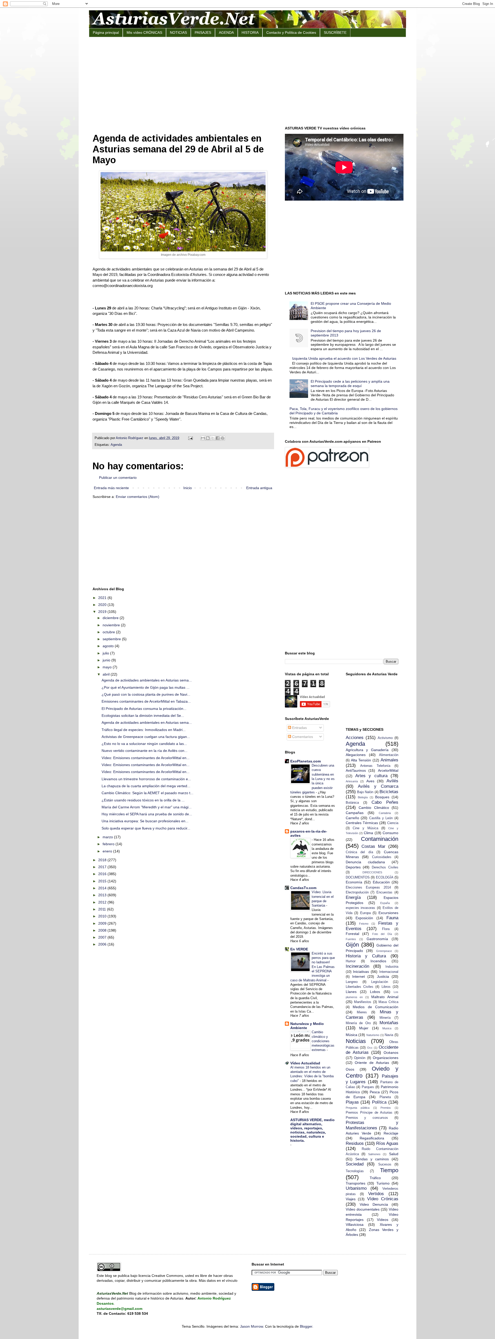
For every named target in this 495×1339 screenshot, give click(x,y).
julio (106, 653)
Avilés (392, 780)
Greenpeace (384, 950)
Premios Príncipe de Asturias (369, 1112)
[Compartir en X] (212, 438)
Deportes (353, 867)
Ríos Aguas (387, 1143)
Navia (389, 1035)
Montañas (389, 1022)
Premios (386, 1107)
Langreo (352, 982)
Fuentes (351, 939)
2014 (103, 888)
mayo (108, 667)
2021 (103, 598)
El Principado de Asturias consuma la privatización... (144, 709)
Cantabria (385, 813)
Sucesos (384, 1164)
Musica (386, 1028)
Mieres (362, 1012)
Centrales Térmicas (362, 823)
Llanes (351, 992)
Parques (368, 1087)
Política (379, 1102)
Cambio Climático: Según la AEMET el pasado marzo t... (147, 793)
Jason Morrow (251, 1326)
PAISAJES (203, 32)
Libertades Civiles (359, 987)
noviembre (112, 625)
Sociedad (355, 1164)
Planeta (385, 1097)
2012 (103, 902)
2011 (102, 909)
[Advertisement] (247, 81)
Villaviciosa (355, 1224)
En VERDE (299, 949)
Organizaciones (385, 1058)
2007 (103, 937)
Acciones (355, 737)
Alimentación (388, 755)
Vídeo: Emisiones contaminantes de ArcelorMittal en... (145, 758)
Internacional (388, 972)
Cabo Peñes (385, 802)
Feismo (363, 923)
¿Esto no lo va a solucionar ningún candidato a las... (144, 744)
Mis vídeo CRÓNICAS (144, 32)
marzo (108, 837)
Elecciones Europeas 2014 (368, 887)
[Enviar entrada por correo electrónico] (190, 438)
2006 (103, 944)
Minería (385, 1018)
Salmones (374, 1154)
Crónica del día (359, 852)
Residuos (355, 1143)
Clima (368, 833)
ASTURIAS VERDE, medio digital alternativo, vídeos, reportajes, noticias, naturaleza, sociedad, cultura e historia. (312, 1130)
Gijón (352, 944)
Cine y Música (365, 828)
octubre (109, 632)
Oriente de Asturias (372, 1063)
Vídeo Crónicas (382, 1198)
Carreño (352, 818)
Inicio (187, 488)
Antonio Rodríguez (130, 438)
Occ (370, 1047)
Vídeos (382, 1220)
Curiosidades (381, 857)
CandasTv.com (303, 888)
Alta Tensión (361, 760)
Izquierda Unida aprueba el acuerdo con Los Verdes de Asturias (344, 358)
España (385, 903)
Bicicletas (389, 791)
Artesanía (352, 781)
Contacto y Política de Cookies (291, 32)
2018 (103, 860)
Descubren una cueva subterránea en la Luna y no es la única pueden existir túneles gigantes (312, 778)
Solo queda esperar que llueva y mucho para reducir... (146, 828)
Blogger (306, 1326)
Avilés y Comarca (378, 786)
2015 (103, 881)
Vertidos (376, 1193)
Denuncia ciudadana (365, 862)
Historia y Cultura (366, 956)
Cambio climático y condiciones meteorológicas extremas (323, 1041)
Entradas (299, 728)
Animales (389, 760)
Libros (386, 987)
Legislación (379, 982)
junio (107, 660)
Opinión (359, 1058)
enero (108, 851)
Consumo (390, 833)
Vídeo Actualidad (305, 1063)
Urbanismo (356, 1188)
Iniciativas (361, 972)
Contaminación (379, 839)
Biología (363, 797)
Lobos (375, 992)
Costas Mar (373, 846)
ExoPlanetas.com (305, 761)
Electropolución (357, 892)
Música (351, 1035)
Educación (381, 882)
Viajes (351, 1199)
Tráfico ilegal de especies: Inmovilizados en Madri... (144, 730)
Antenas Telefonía (375, 766)
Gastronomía (377, 939)
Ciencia (392, 823)
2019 (103, 612)
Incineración (357, 966)
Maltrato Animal (384, 997)
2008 (103, 930)
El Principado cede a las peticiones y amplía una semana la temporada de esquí (350, 383)
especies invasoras (360, 908)
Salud (393, 1154)
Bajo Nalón (365, 792)
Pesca (375, 1092)
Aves (370, 781)
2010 (103, 916)
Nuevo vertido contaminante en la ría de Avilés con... (144, 751)
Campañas (355, 813)
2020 (103, 605)
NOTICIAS (178, 32)
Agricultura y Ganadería (367, 750)
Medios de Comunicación (375, 1007)
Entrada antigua (259, 488)
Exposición (364, 918)
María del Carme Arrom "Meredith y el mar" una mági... (147, 807)
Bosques (382, 797)
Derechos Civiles (385, 867)
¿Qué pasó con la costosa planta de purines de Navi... (146, 694)
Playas (352, 1102)
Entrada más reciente (111, 488)
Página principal (106, 32)
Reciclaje (391, 1133)
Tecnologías (355, 1171)
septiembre (112, 639)
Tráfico (375, 1178)
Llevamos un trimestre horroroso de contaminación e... (146, 779)
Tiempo (389, 1170)
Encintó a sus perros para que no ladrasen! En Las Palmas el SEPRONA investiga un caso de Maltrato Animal (312, 966)
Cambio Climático (374, 808)
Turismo (383, 1183)
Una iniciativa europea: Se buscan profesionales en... (145, 821)
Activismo (385, 738)
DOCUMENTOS (358, 877)
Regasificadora (372, 1138)
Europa (365, 913)
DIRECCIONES (372, 872)
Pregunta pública (358, 1107)
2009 (103, 923)
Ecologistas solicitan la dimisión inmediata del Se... (143, 715)
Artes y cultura (371, 775)
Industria (391, 966)
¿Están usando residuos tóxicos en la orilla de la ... (143, 800)
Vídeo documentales (363, 1209)
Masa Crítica (388, 1002)
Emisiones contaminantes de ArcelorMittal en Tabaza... (146, 701)
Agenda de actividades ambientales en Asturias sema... (147, 680)
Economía (354, 882)
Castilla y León (381, 818)
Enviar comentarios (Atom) (137, 497)
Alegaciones (356, 755)
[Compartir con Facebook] (217, 438)
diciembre (111, 618)
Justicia (383, 976)
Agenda (116, 445)
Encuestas (384, 892)
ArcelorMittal (388, 770)
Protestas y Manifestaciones (372, 1125)
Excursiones (388, 913)
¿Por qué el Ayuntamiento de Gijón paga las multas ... (145, 687)
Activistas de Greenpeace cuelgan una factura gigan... (146, 737)
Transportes (355, 1183)
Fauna (392, 917)
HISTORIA (250, 32)
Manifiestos (362, 1002)
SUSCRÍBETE (335, 32)
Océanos (391, 1052)
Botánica (352, 802)
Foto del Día (382, 933)
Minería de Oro (358, 1023)
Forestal (352, 934)
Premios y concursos (367, 1118)
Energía (353, 897)
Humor (351, 961)
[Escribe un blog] (207, 438)
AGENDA (226, 32)
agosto (109, 646)
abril (107, 674)
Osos (350, 1069)
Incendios (378, 961)
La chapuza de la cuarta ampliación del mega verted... (146, 786)
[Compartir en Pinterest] (222, 438)
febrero (109, 844)
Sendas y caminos (372, 1159)
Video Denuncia (374, 1204)
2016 (103, 874)
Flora (386, 929)
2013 (103, 895)
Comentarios (302, 737)
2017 (103, 867)
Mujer (363, 1028)
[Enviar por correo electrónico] (202, 438)
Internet (358, 976)
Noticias (356, 1041)
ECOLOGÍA (384, 877)
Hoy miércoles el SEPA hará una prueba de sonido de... (147, 814)
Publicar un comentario (118, 477)
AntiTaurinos (356, 770)
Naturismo (372, 1035)
